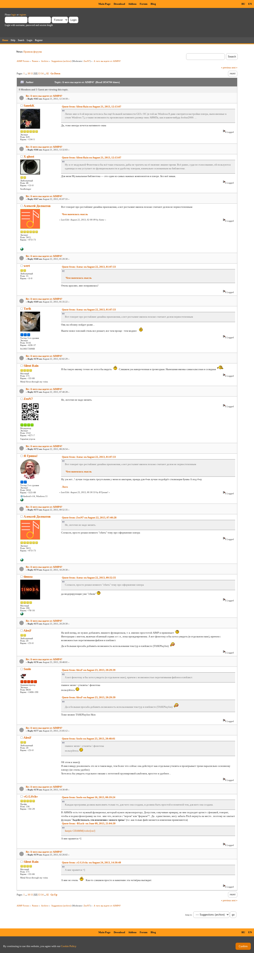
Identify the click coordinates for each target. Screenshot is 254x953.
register (22, 14)
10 (29, 73)
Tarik (27, 308)
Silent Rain (31, 365)
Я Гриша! (31, 456)
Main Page (104, 3)
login (13, 14)
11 (32, 73)
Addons (132, 3)
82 (47, 73)
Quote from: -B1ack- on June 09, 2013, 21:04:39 (88, 823)
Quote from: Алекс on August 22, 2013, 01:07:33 (89, 266)
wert (27, 265)
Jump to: (188, 915)
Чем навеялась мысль (75, 214)
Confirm (243, 946)
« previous (226, 67)
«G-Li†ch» (31, 796)
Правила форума (32, 51)
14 (42, 73)
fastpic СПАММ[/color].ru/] (80, 830)
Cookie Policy (68, 946)
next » (234, 67)
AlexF (27, 630)
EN (250, 3)
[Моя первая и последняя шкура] (21, 614)
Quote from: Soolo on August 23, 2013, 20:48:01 (88, 738)
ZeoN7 (87, 61)
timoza (28, 576)
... (26, 73)
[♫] (21, 250)
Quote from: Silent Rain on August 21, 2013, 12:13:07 (91, 106)
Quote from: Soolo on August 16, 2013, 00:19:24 (88, 797)
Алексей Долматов (37, 206)
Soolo (27, 669)
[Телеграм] (21, 500)
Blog (153, 3)
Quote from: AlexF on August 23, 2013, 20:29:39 (88, 670)
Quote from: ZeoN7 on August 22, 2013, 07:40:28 (89, 517)
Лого (65, 486)
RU (243, 3)
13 (39, 73)
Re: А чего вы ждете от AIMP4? (44, 95)
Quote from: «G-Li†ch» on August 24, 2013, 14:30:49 (91, 862)
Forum (143, 3)
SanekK (29, 105)
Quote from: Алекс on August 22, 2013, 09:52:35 (89, 577)
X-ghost (29, 156)
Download (119, 3)
